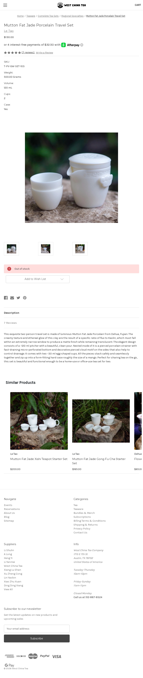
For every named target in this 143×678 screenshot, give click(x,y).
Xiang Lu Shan (12, 569)
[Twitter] (18, 297)
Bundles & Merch (84, 513)
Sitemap (9, 520)
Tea (75, 505)
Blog (6, 516)
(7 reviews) (28, 52)
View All (8, 589)
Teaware (78, 509)
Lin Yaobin (10, 577)
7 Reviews (10, 322)
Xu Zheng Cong (13, 573)
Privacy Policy (82, 528)
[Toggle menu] (5, 5)
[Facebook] (6, 297)
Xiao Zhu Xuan (12, 581)
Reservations (12, 509)
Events (8, 505)
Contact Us (80, 532)
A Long (8, 554)
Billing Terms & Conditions (90, 520)
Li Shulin (9, 550)
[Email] (12, 297)
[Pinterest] (25, 297)
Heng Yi (8, 558)
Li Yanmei (9, 562)
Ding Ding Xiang (13, 585)
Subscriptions (82, 516)
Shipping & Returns (86, 524)
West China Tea (13, 565)
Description (11, 312)
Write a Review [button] (44, 52)
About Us (9, 513)
